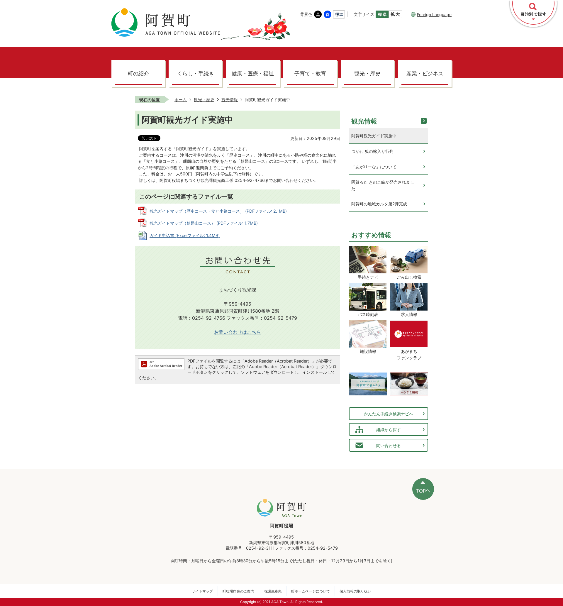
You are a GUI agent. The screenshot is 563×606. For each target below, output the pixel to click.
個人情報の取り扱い (355, 591)
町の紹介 (138, 73)
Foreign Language (434, 14)
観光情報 (229, 99)
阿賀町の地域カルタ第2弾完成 (379, 203)
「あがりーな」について (373, 166)
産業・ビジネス (424, 73)
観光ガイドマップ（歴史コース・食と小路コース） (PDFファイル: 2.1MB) (218, 211)
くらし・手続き (195, 73)
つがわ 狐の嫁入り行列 (372, 151)
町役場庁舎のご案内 (238, 591)
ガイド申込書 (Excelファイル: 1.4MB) (185, 235)
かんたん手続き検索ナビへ (388, 413)
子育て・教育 (310, 73)
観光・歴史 (367, 73)
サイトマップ (202, 591)
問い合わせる (388, 445)
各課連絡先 (273, 591)
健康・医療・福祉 (253, 73)
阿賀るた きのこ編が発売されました (382, 185)
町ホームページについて (310, 591)
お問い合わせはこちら (237, 332)
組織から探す (388, 429)
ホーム (180, 99)
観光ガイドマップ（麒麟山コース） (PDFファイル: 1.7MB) (204, 223)
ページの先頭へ (423, 489)
